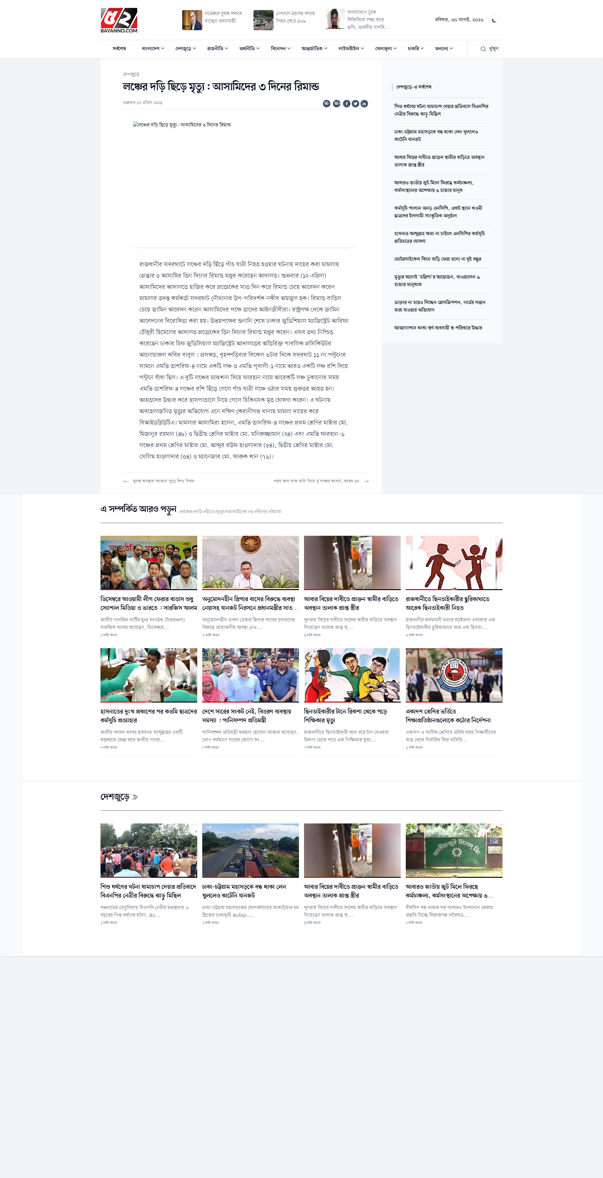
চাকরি (418, 49)
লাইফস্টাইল (353, 49)
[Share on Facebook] (346, 103)
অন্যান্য (446, 49)
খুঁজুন (494, 49)
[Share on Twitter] (355, 103)
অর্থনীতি (251, 49)
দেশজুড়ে (188, 49)
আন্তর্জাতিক (316, 49)
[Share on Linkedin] (364, 103)
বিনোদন (283, 49)
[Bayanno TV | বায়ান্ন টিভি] (119, 20)
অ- (327, 103)
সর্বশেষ (119, 49)
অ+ (337, 103)
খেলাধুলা (388, 49)
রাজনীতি (219, 49)
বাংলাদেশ (155, 49)
